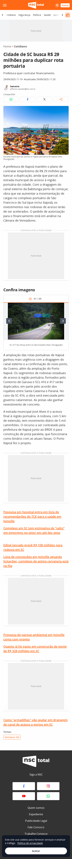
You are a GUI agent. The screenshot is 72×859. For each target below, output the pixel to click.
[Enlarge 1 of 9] (64, 306)
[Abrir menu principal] (4, 5)
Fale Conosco (36, 827)
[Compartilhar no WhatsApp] (11, 99)
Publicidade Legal (36, 821)
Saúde (47, 14)
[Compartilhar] (61, 99)
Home (7, 46)
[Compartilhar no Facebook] (27, 99)
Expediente (36, 814)
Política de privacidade (30, 843)
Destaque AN (12, 737)
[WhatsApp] (48, 796)
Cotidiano (10, 14)
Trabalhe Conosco (36, 834)
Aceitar (36, 851)
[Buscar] (57, 5)
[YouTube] (24, 796)
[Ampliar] (64, 110)
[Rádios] (67, 15)
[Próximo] (63, 321)
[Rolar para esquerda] (2, 15)
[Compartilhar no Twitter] (44, 99)
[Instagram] (48, 786)
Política (37, 14)
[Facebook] (24, 786)
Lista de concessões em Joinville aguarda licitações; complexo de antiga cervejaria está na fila (35, 561)
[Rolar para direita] (62, 15)
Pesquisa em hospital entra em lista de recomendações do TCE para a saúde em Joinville (32, 516)
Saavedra (14, 86)
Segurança (24, 14)
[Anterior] (9, 321)
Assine (65, 5)
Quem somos (36, 808)
